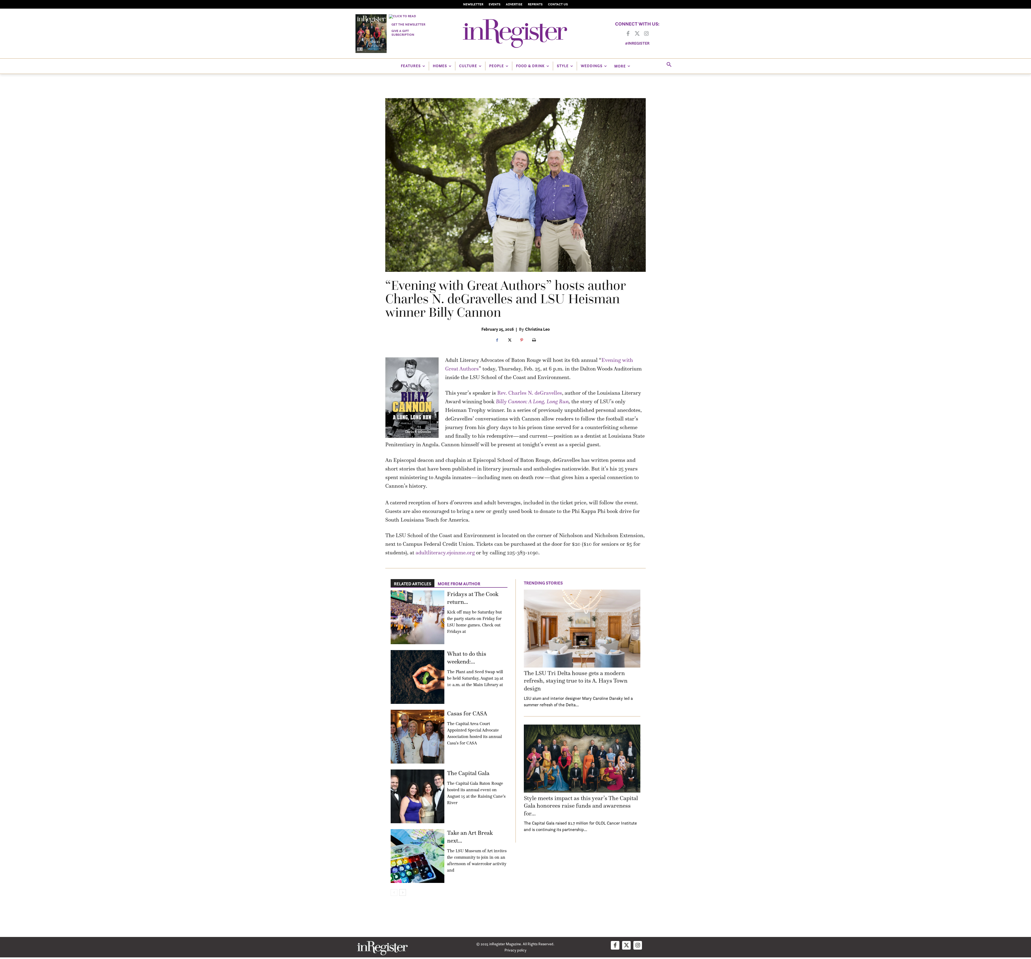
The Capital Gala (468, 773)
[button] (669, 64)
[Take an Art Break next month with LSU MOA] (417, 856)
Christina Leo (537, 329)
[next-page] (402, 892)
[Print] (534, 340)
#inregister (637, 43)
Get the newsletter (408, 24)
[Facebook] (628, 33)
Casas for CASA (467, 713)
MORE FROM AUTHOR (459, 583)
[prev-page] (394, 892)
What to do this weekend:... (466, 657)
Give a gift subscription (402, 33)
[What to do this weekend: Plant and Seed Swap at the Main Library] (417, 677)
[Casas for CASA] (417, 737)
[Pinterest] (521, 340)
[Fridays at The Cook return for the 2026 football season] (417, 617)
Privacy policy (515, 950)
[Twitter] (637, 33)
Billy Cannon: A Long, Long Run (532, 401)
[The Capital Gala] (417, 796)
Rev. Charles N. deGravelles (529, 393)
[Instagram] (646, 33)
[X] (509, 340)
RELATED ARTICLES (412, 583)
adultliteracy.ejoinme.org (445, 552)
